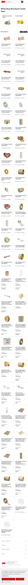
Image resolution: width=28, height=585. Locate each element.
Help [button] (3, 553)
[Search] (22, 2)
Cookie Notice (5, 575)
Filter (23, 31)
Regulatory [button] (6, 549)
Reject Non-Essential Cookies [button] (8, 579)
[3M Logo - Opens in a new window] (3, 2)
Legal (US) (9, 561)
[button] (6, 582)
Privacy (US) (14, 561)
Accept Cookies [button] (20, 579)
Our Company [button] (6, 541)
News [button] (3, 545)
